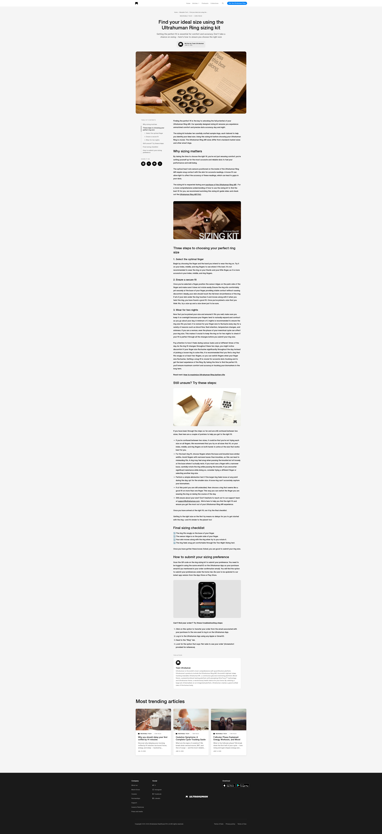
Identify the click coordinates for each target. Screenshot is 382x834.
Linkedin (157, 798)
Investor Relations (137, 807)
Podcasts (205, 3)
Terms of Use (241, 824)
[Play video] (207, 220)
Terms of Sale (218, 824)
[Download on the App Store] (229, 785)
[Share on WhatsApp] (160, 164)
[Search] (223, 3)
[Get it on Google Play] (242, 785)
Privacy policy (230, 824)
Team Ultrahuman (198, 43)
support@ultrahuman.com (189, 501)
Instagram (158, 789)
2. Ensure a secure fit (151, 136)
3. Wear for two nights (151, 140)
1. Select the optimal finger (153, 133)
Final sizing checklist (150, 147)
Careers (134, 794)
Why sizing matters (150, 124)
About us (134, 785)
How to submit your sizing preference (152, 151)
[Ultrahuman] (137, 3)
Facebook (157, 794)
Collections (214, 3)
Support (134, 803)
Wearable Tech (183, 12)
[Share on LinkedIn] (143, 164)
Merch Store (135, 789)
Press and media (137, 811)
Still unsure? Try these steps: (153, 143)
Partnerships (135, 798)
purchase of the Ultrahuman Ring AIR (221, 184)
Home (188, 3)
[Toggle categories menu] (199, 3)
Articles (195, 3)
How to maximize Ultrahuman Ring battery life (204, 375)
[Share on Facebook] (154, 164)
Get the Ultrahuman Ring (237, 3)
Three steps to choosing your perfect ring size (153, 129)
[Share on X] (149, 164)
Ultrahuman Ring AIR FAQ (190, 194)
